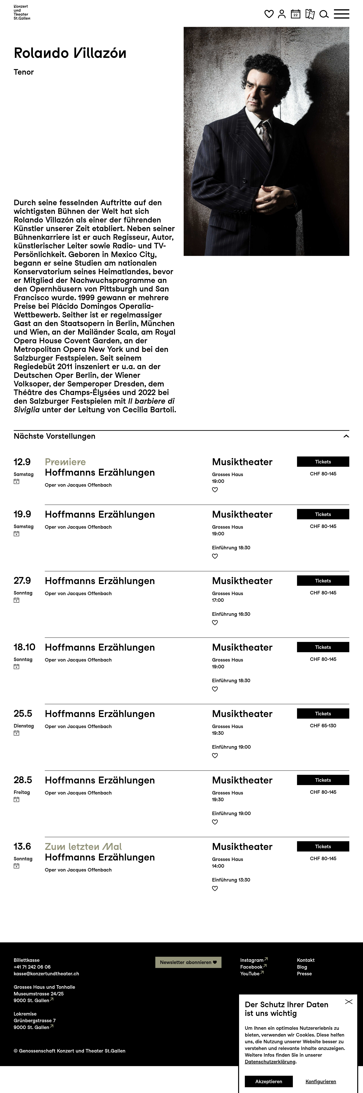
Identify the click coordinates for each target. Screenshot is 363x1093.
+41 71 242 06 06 (32, 967)
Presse (304, 973)
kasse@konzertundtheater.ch (46, 973)
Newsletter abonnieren (185, 962)
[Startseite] (22, 12)
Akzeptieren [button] (268, 1081)
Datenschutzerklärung (270, 1062)
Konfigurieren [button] (321, 1081)
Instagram (252, 960)
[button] (269, 14)
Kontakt (306, 960)
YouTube (250, 973)
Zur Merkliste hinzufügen (215, 490)
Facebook (251, 967)
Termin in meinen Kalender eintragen (16, 481)
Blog (302, 967)
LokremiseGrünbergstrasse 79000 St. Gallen (35, 1020)
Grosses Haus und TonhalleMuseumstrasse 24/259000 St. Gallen (44, 993)
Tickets (323, 462)
